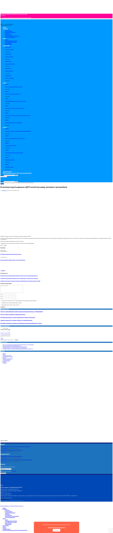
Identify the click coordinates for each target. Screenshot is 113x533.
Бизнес (4, 38)
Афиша (4, 353)
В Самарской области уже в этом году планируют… (13, 122)
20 (5, 334)
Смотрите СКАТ (6, 45)
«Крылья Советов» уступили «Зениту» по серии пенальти (14, 108)
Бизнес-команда (8, 43)
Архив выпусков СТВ (7, 171)
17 (1, 334)
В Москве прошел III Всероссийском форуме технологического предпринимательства (18, 276)
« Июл (2, 338)
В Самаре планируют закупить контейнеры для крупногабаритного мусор (17, 115)
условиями (14, 471)
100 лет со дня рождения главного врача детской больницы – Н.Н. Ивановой (21, 312)
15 (8, 333)
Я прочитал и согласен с (9, 471)
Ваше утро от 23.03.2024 (9, 49)
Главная (4, 27)
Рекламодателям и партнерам (11, 40)
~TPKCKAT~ (4, 190)
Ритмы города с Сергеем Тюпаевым (12, 36)
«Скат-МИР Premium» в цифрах (11, 42)
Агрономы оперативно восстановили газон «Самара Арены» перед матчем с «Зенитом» (19, 278)
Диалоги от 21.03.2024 (9, 56)
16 (9, 333)
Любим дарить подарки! (9, 167)
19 (3, 334)
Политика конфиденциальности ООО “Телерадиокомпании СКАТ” (17, 17)
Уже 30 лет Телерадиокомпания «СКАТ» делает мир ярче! (15, 138)
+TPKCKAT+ (4, 451)
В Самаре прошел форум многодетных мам (10, 254)
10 (1, 333)
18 (2, 334)
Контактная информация (10, 37)
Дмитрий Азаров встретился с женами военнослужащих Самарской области (18, 131)
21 (6, 334)
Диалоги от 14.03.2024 (9, 71)
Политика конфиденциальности (56, 527)
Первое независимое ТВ (8, 358)
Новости (4, 83)
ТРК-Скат (5, 362)
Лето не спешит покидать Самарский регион (12, 94)
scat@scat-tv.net (6, 492)
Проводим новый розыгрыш (9, 159)
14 (6, 333)
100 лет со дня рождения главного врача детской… (14, 86)
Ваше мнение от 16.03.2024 (9, 63)
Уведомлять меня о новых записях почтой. (10, 304)
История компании (8, 31)
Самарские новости (7, 359)
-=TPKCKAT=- (5, 458)
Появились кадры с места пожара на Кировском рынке (11, 456)
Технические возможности (10, 32)
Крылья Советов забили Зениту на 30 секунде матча (12, 260)
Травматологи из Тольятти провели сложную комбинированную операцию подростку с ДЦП (20, 281)
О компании (5, 29)
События (5, 127)
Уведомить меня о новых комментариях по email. (12, 302)
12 (3, 333)
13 (5, 333)
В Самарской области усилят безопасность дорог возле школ (15, 101)
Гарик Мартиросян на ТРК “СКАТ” (11, 145)
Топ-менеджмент (8, 34)
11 (2, 333)
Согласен (56, 530)
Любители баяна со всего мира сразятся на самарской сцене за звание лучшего (16, 459)
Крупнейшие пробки (7, 355)
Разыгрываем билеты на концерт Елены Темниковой (14, 152)
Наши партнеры (8, 44)
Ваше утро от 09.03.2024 (9, 78)
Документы (7, 33)
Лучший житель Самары (8, 356)
